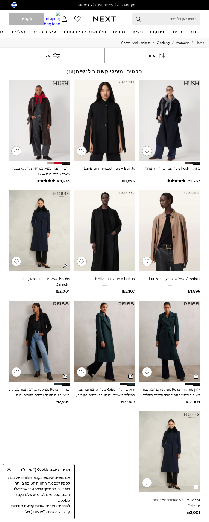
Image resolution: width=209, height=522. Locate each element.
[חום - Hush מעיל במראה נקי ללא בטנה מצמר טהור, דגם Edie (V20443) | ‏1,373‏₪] (39, 120)
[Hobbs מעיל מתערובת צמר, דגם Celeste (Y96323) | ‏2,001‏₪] (169, 451)
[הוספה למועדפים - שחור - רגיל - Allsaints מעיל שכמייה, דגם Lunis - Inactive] (81, 151)
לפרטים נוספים (57, 506)
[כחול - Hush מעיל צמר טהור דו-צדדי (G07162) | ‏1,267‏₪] (169, 120)
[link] (64, 19)
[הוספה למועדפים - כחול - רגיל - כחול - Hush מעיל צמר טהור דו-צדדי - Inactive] (147, 151)
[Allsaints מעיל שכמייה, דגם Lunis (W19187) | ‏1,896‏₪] (104, 120)
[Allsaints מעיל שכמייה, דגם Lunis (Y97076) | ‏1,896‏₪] (169, 230)
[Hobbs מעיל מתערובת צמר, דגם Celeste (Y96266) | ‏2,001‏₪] (39, 230)
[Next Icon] (104, 19)
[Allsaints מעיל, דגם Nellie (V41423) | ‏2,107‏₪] (104, 230)
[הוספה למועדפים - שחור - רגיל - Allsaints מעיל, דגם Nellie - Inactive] (81, 261)
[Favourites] (77, 19)
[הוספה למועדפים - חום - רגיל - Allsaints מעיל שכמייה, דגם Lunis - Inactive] (147, 261)
